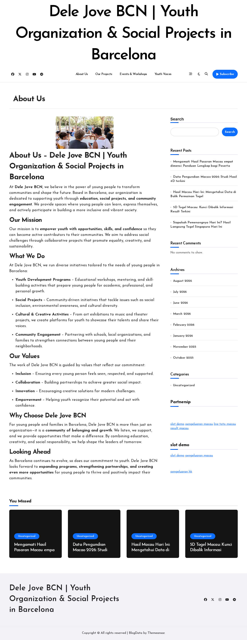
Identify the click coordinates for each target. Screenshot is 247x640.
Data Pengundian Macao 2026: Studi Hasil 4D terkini (90, 550)
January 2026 (183, 335)
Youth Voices (163, 74)
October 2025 (183, 357)
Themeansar (156, 633)
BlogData (135, 633)
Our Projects (103, 74)
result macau (179, 428)
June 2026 (180, 302)
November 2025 (184, 346)
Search (177, 119)
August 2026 (182, 281)
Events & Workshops (133, 74)
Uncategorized (184, 385)
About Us (82, 74)
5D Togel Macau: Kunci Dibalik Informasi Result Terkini (211, 550)
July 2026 (180, 292)
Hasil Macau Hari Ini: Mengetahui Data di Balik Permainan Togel (152, 550)
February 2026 (184, 324)
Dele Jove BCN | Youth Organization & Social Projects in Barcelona (123, 34)
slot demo (177, 424)
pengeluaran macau (199, 424)
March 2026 (182, 313)
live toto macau (225, 424)
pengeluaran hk (181, 471)
